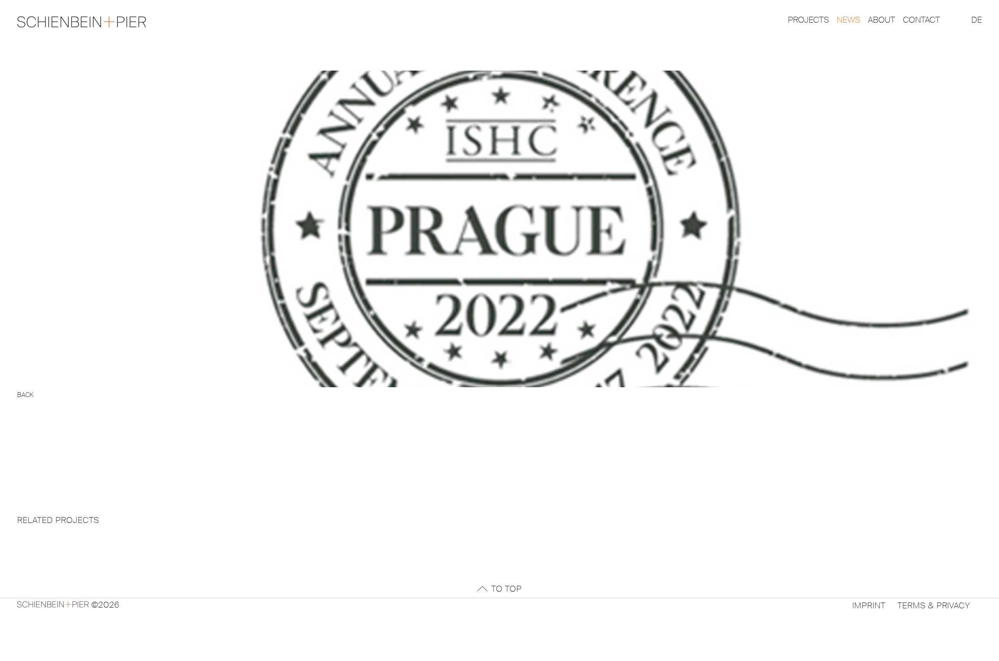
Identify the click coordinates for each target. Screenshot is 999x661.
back (25, 395)
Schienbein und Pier (81, 22)
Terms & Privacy (934, 604)
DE (976, 19)
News (848, 19)
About (881, 19)
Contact (921, 19)
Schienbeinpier (81, 604)
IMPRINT (868, 604)
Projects (808, 19)
